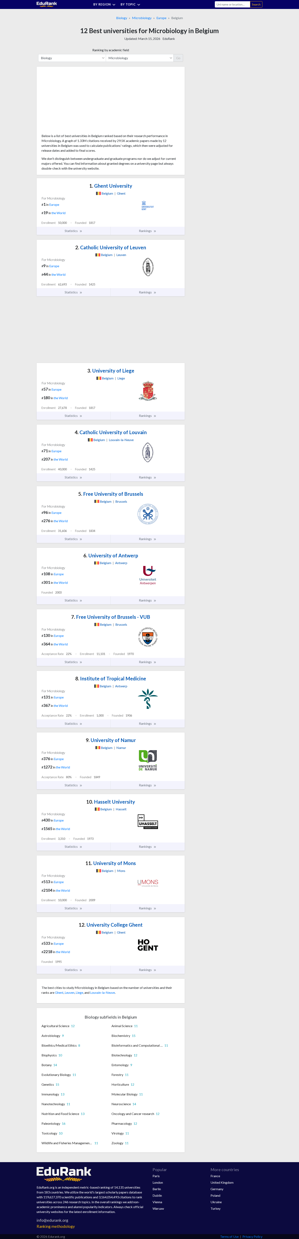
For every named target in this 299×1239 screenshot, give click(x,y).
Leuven (69, 992)
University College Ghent (111, 925)
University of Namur (111, 740)
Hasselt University (110, 802)
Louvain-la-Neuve (102, 992)
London (158, 1182)
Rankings (145, 231)
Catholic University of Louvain (111, 432)
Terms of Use (229, 1236)
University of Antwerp (110, 555)
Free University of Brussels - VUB (110, 617)
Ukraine (216, 1202)
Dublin (157, 1195)
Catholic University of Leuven (110, 247)
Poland (215, 1195)
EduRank (169, 38)
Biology (121, 18)
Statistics (71, 231)
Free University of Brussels (110, 494)
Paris (156, 1176)
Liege (79, 992)
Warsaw (158, 1208)
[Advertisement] (72, 101)
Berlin (157, 1189)
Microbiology (142, 18)
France (215, 1176)
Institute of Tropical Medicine (110, 678)
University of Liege (110, 371)
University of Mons (110, 863)
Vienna (157, 1202)
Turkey (215, 1208)
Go (178, 58)
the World (58, 213)
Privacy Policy (252, 1236)
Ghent (59, 992)
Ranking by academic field (110, 50)
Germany (217, 1189)
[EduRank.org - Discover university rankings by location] (47, 4)
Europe (161, 18)
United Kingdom (222, 1182)
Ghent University (110, 186)
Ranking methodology (56, 1226)
